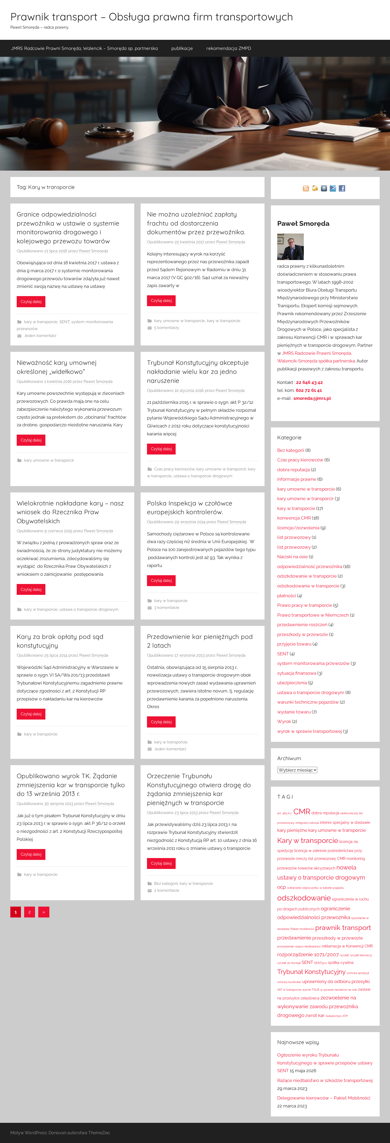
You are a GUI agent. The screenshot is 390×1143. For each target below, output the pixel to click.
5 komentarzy (166, 327)
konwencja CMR (294, 518)
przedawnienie (294, 938)
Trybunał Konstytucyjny (311, 972)
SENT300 (320, 962)
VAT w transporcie (289, 989)
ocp (281, 887)
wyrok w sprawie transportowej (309, 731)
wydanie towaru (294, 712)
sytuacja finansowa (296, 673)
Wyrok (284, 721)
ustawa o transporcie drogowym (203, 476)
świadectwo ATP (337, 1016)
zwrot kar (314, 1015)
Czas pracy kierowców (174, 469)
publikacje (182, 48)
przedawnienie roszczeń (302, 624)
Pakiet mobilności (302, 928)
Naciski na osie (292, 556)
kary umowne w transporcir (49, 460)
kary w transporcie (41, 321)
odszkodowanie (304, 898)
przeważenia (285, 946)
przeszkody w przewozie (302, 634)
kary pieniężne (292, 830)
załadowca (310, 998)
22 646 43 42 (309, 382)
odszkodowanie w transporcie (308, 585)
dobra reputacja (293, 469)
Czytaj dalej (31, 301)
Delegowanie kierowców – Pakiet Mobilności (323, 1098)
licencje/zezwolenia (298, 527)
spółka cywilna (341, 962)
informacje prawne (296, 479)
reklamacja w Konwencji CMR (347, 946)
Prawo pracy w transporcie (304, 605)
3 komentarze (166, 607)
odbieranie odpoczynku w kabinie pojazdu (315, 887)
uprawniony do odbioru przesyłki (336, 981)
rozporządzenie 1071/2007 (308, 954)
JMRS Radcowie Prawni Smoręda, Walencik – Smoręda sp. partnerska (84, 48)
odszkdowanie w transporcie (307, 576)
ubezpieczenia (292, 682)
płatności (286, 595)
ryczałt (344, 955)
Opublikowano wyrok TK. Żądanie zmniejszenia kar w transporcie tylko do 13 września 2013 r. (71, 785)
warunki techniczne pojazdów (308, 702)
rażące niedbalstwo (308, 946)
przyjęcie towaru (294, 644)
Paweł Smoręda (93, 251)
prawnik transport (343, 928)
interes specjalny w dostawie (345, 822)
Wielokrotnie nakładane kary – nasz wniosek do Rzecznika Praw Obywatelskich (70, 512)
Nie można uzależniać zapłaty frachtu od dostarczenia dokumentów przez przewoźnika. (196, 223)
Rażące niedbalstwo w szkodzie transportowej (325, 1080)
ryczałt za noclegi (289, 962)
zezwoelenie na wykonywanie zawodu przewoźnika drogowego (317, 1006)
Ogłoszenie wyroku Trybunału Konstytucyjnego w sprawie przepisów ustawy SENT (324, 1062)
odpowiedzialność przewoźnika (309, 566)
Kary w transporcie (307, 840)
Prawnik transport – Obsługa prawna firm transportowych (151, 16)
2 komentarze (166, 890)
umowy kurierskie (289, 982)
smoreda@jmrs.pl (312, 398)
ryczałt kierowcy (361, 955)
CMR (301, 811)
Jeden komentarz (40, 335)
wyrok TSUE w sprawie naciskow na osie (329, 989)
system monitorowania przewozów (313, 663)
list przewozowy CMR (326, 858)
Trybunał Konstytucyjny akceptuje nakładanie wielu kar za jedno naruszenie (198, 371)
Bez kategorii (166, 883)
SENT (64, 321)
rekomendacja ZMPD (228, 48)
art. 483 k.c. (284, 813)
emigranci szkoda (307, 822)
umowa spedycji (358, 973)
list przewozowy (294, 537)
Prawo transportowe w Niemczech (313, 615)
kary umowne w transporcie (179, 320)
